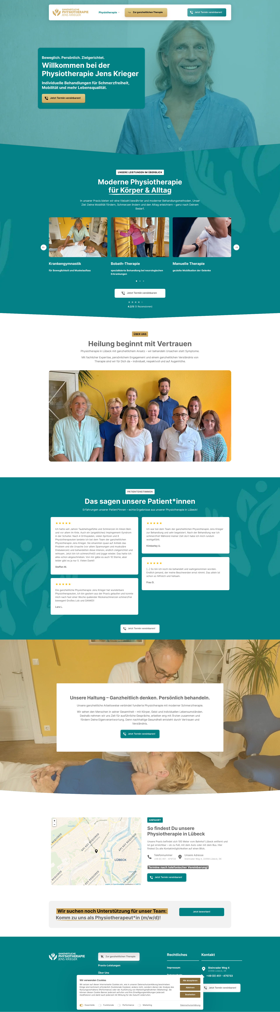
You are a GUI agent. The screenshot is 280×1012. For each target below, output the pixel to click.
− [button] (54, 824)
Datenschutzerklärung (190, 1005)
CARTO (138, 884)
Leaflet (107, 884)
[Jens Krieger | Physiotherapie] (70, 12)
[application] (96, 851)
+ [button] (54, 820)
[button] (236, 247)
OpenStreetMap (118, 884)
